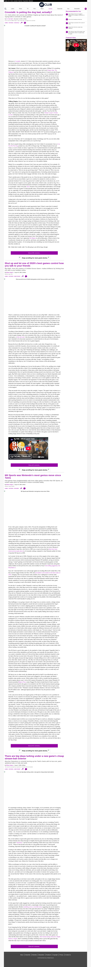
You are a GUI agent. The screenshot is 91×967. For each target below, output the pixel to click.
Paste (5, 1)
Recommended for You (73, 11)
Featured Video (71, 37)
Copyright (55, 955)
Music (42, 8)
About (21, 955)
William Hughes (9, 272)
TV (27, 8)
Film (34, 8)
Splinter (20, 1)
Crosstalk (16, 22)
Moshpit (31, 1)
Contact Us (68, 955)
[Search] (5, 9)
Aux (68, 8)
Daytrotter (25, 1)
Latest (12, 8)
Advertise (34, 955)
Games (50, 8)
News (20, 8)
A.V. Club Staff (9, 18)
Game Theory (17, 276)
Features (11, 22)
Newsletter (77, 8)
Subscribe (59, 8)
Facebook (48, 955)
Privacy (61, 955)
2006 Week (16, 488)
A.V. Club (10, 1)
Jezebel (16, 1)
